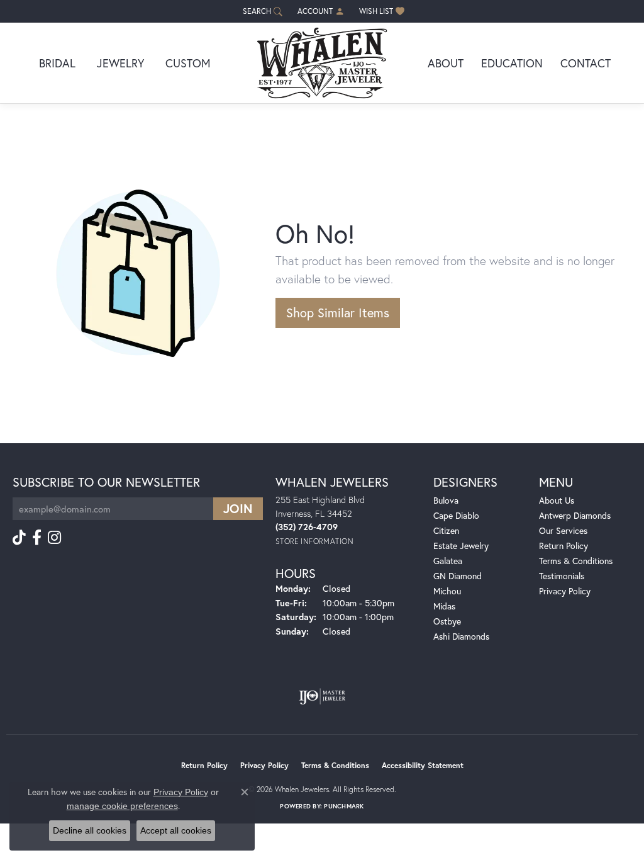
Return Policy (563, 546)
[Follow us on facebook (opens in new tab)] (37, 537)
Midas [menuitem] (444, 606)
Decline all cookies (89, 830)
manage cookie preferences (122, 806)
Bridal (57, 63)
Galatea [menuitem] (447, 561)
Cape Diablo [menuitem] (456, 515)
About (446, 63)
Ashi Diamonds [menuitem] (461, 636)
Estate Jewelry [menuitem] (461, 546)
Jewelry (120, 63)
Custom (188, 63)
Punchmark (344, 806)
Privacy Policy (565, 591)
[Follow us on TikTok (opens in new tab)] (19, 537)
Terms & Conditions (576, 561)
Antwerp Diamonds (575, 515)
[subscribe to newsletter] (238, 508)
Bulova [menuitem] (445, 500)
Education (512, 63)
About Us (556, 500)
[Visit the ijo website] (322, 696)
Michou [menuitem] (447, 591)
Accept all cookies (175, 830)
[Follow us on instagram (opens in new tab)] (54, 537)
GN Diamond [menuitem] (457, 576)
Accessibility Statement (423, 765)
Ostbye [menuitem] (447, 621)
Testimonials (561, 576)
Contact (585, 63)
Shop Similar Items (337, 312)
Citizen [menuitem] (446, 530)
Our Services (563, 530)
